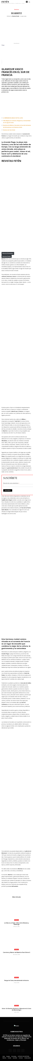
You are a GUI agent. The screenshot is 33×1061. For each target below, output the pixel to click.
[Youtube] (22, 1050)
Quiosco (8, 1056)
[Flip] (31, 38)
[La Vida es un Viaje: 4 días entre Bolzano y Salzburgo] (16, 910)
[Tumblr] (24, 38)
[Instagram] (14, 1050)
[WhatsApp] (13, 38)
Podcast (9, 1057)
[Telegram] (27, 38)
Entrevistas (13, 1056)
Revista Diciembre (7, 253)
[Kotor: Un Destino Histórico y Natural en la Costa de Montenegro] (16, 995)
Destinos (16, 9)
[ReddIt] (20, 38)
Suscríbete (15, 1057)
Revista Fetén (15, 16)
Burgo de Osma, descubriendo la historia (16, 980)
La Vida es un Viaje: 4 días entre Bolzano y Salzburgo (16, 923)
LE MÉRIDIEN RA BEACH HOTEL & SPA (13, 118)
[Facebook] (3, 38)
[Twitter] (6, 38)
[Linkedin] (17, 38)
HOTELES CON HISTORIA (23, 1056)
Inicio (4, 1056)
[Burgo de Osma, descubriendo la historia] (16, 967)
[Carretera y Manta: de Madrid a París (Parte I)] (16, 939)
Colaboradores (27, 1057)
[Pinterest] (10, 38)
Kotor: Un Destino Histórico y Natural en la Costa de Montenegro (16, 1009)
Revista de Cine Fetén (9, 130)
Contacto (21, 1057)
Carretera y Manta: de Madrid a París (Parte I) (16, 952)
